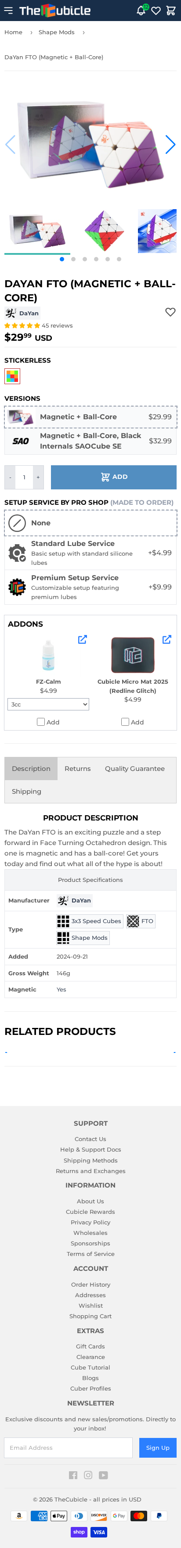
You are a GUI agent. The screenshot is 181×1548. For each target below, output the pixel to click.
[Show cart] (170, 10)
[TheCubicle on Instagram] (88, 1476)
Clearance (90, 1356)
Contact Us (90, 1138)
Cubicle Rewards (90, 1211)
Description (31, 768)
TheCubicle (70, 1499)
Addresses (90, 1294)
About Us (90, 1201)
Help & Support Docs (90, 1149)
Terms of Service (91, 1253)
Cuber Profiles (90, 1388)
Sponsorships (90, 1243)
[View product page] (82, 639)
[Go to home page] (54, 10)
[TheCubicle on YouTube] (103, 1476)
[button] (10, 144)
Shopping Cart (90, 1316)
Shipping (26, 791)
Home (13, 32)
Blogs (90, 1377)
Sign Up (158, 1447)
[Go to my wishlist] (155, 10)
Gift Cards (90, 1346)
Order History (90, 1284)
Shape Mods (57, 32)
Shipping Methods (91, 1160)
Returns (78, 768)
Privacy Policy (90, 1222)
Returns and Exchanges (91, 1170)
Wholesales (90, 1232)
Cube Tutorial (90, 1367)
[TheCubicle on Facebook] (73, 1476)
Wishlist (91, 1305)
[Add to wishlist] (170, 312)
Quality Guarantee (135, 768)
